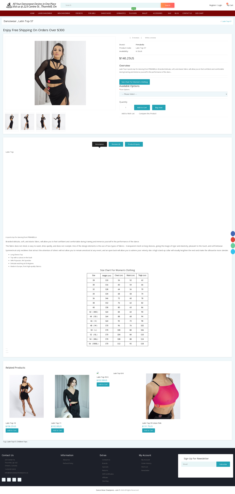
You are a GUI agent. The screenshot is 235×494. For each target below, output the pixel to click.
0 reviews (135, 38)
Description (99, 144)
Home (32, 13)
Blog (177, 13)
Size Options (125, 89)
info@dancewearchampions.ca (16, 473)
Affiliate (105, 477)
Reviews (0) (116, 144)
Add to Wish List (128, 113)
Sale (169, 13)
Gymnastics (121, 13)
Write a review (150, 38)
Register (212, 5)
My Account (145, 460)
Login (219, 5)
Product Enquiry (134, 144)
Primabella (140, 44)
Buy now (158, 107)
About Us (66, 460)
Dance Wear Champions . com (107, 490)
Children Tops (22, 442)
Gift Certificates (108, 474)
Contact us (187, 13)
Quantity (123, 102)
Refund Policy (68, 463)
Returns (105, 470)
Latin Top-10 (11, 423)
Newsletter (145, 470)
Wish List (144, 467)
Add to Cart (142, 107)
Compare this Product (147, 113)
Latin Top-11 (56, 423)
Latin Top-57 (226, 21)
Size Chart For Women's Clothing (135, 82)
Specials (105, 467)
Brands (105, 463)
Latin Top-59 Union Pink (151, 423)
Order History (146, 463)
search (167, 5)
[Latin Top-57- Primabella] (60, 73)
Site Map (105, 481)
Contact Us (106, 460)
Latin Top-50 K (102, 377)
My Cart (229, 5)
